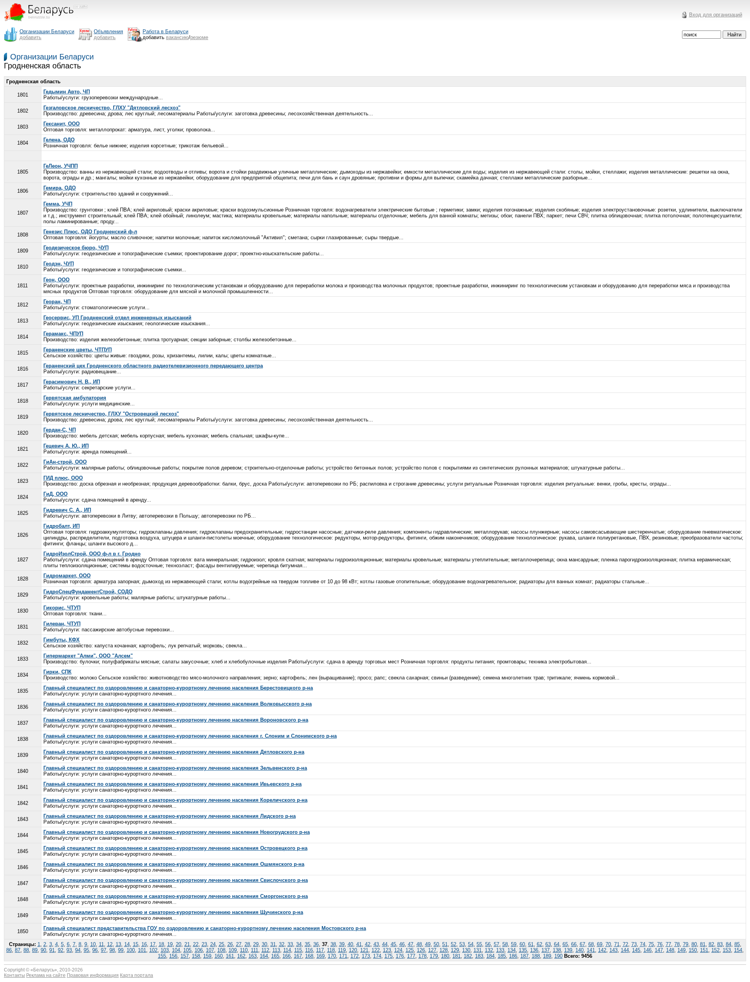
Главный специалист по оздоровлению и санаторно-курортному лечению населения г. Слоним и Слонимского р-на (190, 736)
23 (204, 944)
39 (342, 944)
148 (670, 950)
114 (287, 950)
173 (366, 956)
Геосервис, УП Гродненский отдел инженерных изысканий (117, 318)
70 (608, 944)
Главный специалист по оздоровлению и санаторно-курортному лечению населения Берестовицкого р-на (178, 688)
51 (445, 944)
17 (152, 944)
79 (685, 944)
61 (531, 944)
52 (453, 944)
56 (488, 944)
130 (466, 950)
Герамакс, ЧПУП (63, 334)
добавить (30, 37)
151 (704, 950)
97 (103, 950)
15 (135, 944)
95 (86, 950)
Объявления (108, 31)
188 (536, 956)
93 (69, 950)
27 (238, 944)
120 (353, 950)
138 (557, 950)
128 (443, 950)
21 (187, 944)
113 (276, 950)
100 (131, 950)
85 (737, 944)
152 (715, 950)
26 (230, 944)
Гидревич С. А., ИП (67, 510)
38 (333, 944)
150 (693, 950)
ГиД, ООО (55, 494)
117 (320, 950)
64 (556, 944)
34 (299, 944)
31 (273, 944)
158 (196, 956)
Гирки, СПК (57, 672)
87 (17, 950)
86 (9, 950)
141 (591, 950)
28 (247, 944)
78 (677, 944)
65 (565, 944)
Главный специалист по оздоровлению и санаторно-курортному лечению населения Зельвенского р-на (175, 768)
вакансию (177, 37)
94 (77, 950)
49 (427, 944)
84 (728, 944)
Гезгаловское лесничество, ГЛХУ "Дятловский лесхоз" (111, 108)
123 (387, 950)
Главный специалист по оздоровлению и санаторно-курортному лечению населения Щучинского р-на (173, 912)
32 (281, 944)
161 (230, 956)
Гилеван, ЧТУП (61, 624)
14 (127, 944)
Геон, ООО (56, 280)
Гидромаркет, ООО (67, 576)
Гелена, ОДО (59, 140)
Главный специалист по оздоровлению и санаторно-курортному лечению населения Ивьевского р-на (172, 784)
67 (582, 944)
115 (298, 950)
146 (647, 950)
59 (513, 944)
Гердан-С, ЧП (59, 430)
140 (579, 950)
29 (256, 944)
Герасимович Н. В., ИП (71, 382)
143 (613, 950)
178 (422, 956)
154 (738, 950)
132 (489, 950)
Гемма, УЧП (57, 204)
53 (462, 944)
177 (411, 956)
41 (359, 944)
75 (651, 944)
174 (377, 956)
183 (479, 956)
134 (511, 950)
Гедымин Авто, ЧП (66, 92)
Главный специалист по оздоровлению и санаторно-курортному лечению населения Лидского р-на (169, 816)
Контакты (14, 975)
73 (634, 944)
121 (364, 950)
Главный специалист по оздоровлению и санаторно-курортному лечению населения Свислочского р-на (175, 880)
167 (298, 956)
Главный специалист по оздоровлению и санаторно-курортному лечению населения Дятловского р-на (173, 752)
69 (599, 944)
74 (642, 944)
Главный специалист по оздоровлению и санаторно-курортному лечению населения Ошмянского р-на (173, 864)
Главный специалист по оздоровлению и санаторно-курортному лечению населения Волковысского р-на (177, 704)
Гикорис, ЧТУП (61, 608)
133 (500, 950)
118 (331, 950)
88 (26, 950)
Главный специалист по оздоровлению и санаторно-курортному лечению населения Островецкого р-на (175, 848)
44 (385, 944)
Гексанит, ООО (61, 124)
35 (307, 944)
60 (522, 944)
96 (95, 950)
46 (402, 944)
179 (434, 956)
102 (153, 950)
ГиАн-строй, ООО (65, 462)
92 (60, 950)
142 (602, 950)
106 (199, 950)
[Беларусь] (50, 25)
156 (173, 956)
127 (432, 950)
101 (142, 950)
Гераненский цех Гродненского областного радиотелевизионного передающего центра (153, 366)
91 (52, 950)
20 (178, 944)
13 (118, 944)
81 (702, 944)
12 (109, 944)
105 (187, 950)
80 (694, 944)
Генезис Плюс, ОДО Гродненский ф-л (90, 232)
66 (574, 944)
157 (184, 956)
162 (241, 956)
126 (421, 950)
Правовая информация (93, 975)
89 (35, 950)
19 (170, 944)
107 (210, 950)
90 (43, 950)
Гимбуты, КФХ (61, 640)
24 (213, 944)
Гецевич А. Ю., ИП (66, 446)
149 (681, 950)
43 (376, 944)
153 (727, 950)
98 (112, 950)
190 (558, 956)
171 (343, 956)
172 (354, 956)
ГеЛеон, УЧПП (60, 166)
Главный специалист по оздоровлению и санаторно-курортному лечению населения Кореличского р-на (175, 800)
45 (393, 944)
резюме (199, 37)
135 (523, 950)
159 (207, 956)
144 (625, 950)
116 (309, 950)
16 (144, 944)
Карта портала (136, 975)
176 (400, 956)
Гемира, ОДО (59, 188)
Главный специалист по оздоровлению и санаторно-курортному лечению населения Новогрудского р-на (176, 832)
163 (252, 956)
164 (264, 956)
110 (244, 950)
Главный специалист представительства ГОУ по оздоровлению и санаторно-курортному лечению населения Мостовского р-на (204, 928)
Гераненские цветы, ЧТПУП (77, 350)
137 (545, 950)
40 (350, 944)
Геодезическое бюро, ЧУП (76, 248)
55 (479, 944)
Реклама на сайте (46, 975)
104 (176, 950)
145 (636, 950)
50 (436, 944)
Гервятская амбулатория (74, 398)
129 (455, 950)
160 (218, 956)
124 (398, 950)
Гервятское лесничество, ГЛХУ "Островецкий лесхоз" (111, 414)
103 (165, 950)
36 (316, 944)
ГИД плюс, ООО (63, 478)
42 (367, 944)
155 (162, 956)
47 (410, 944)
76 (659, 944)
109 (233, 950)
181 (456, 956)
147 (659, 950)
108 (221, 950)
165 (275, 956)
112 (265, 950)
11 (101, 944)
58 (505, 944)
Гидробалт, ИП (61, 526)
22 (195, 944)
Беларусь (43, 970)
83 (720, 944)
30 (264, 944)
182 (468, 956)
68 (591, 944)
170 (332, 956)
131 (477, 950)
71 (617, 944)
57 (496, 944)
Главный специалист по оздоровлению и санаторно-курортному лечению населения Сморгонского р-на (175, 896)
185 (502, 956)
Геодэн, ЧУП (58, 264)
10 (93, 944)
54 (470, 944)
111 (254, 950)
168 (309, 956)
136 (534, 950)
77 (668, 944)
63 (548, 944)
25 (221, 944)
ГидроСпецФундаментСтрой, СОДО (87, 592)
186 (513, 956)
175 (388, 956)
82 (711, 944)
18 (161, 944)
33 (290, 944)
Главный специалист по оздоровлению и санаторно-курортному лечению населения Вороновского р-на (175, 720)
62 (539, 944)
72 (625, 944)
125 (409, 950)
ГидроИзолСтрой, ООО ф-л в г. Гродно (92, 554)
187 (524, 956)
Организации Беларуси (52, 56)
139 (568, 950)
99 (120, 950)
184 (490, 956)
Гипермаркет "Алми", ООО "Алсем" (88, 656)
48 (419, 944)
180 (445, 956)
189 (547, 956)
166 (286, 956)
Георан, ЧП (57, 302)
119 (342, 950)
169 (320, 956)
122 (375, 950)
